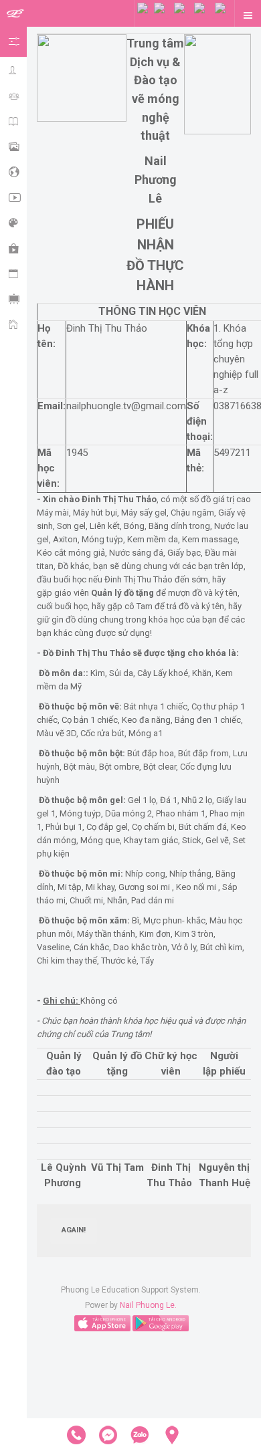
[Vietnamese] (145, 15)
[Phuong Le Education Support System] (15, 14)
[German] (204, 15)
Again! (74, 1230)
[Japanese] (223, 15)
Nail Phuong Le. (148, 1305)
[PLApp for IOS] (102, 1322)
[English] (184, 15)
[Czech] (164, 15)
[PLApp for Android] (161, 1322)
